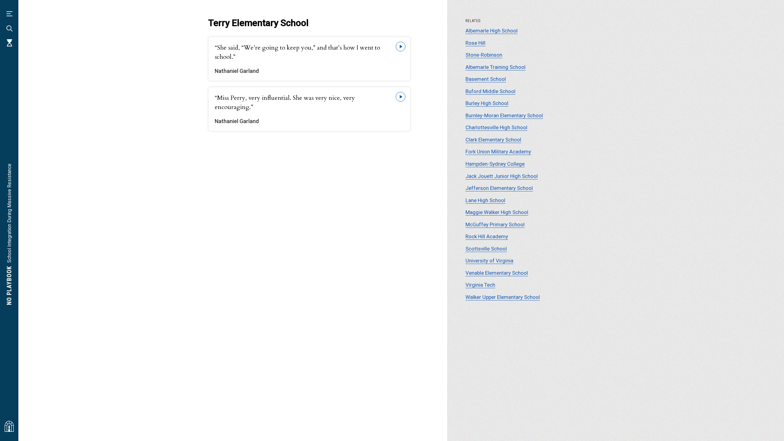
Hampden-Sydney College (495, 164)
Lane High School (485, 200)
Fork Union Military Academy (498, 152)
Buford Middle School (490, 91)
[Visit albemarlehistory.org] (9, 426)
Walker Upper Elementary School (503, 297)
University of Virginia (489, 261)
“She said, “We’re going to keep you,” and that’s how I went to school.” (297, 52)
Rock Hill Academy (487, 236)
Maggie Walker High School (497, 212)
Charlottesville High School (496, 127)
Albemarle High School (492, 31)
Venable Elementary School (497, 273)
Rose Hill (475, 43)
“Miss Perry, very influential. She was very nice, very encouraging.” (285, 102)
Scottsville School (486, 249)
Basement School (486, 79)
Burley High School (487, 103)
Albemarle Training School (496, 67)
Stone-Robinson (484, 55)
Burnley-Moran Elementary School (504, 115)
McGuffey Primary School (495, 224)
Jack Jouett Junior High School (502, 176)
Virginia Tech (480, 285)
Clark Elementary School (493, 140)
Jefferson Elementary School (499, 188)
